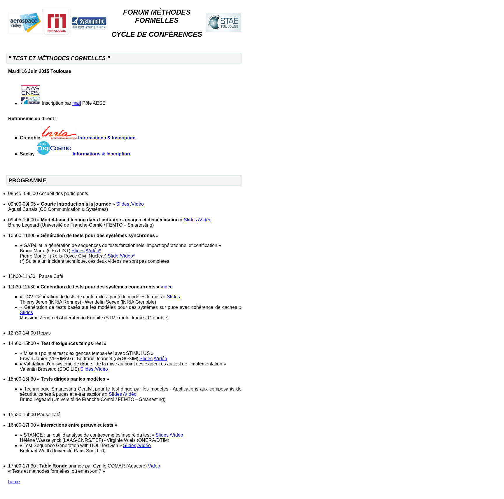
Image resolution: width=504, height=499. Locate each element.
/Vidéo (137, 204)
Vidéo (166, 286)
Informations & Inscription (107, 137)
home (14, 481)
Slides (122, 204)
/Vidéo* (93, 250)
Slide (113, 255)
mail (76, 103)
